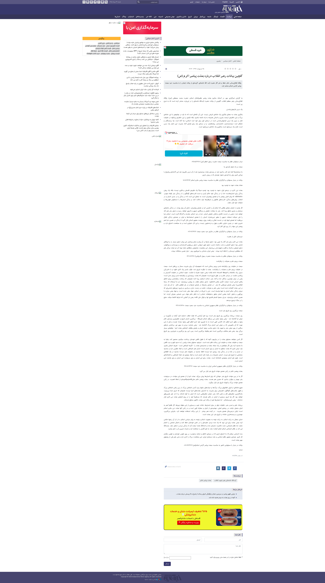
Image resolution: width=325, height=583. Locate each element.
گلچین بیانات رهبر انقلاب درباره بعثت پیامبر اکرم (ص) (209, 76)
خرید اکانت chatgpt (93, 53)
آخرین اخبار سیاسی (152, 38)
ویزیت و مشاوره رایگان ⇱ (189, 522)
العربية (232, 2)
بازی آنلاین (101, 43)
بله (87, 2)
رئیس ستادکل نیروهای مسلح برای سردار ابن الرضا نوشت (142, 114)
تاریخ (190, 16)
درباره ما (204, 2)
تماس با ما (212, 2)
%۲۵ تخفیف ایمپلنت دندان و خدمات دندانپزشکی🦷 (188, 513)
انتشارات (131, 16)
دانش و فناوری (181, 16)
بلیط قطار (94, 51)
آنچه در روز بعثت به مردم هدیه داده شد (222, 497)
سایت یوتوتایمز (105, 53)
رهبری (219, 61)
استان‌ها (117, 16)
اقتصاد (222, 16)
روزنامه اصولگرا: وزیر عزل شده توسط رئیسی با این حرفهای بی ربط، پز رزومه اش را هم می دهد (143, 78)
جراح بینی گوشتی (90, 46)
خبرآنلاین (228, 9)
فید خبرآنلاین (106, 2)
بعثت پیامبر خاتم (205, 480)
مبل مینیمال (101, 46)
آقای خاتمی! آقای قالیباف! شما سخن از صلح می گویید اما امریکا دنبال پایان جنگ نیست (141, 72)
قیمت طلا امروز (103, 51)
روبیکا (84, 2)
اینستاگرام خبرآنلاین (98, 2)
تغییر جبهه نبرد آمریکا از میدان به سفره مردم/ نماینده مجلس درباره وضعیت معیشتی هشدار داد (141, 102)
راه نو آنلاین (109, 43)
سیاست (229, 16)
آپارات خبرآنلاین (91, 2)
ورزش (196, 16)
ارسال (167, 564)
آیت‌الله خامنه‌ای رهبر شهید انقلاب (225, 480)
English (225, 2)
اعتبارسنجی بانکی (113, 51)
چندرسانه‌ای (140, 16)
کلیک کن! (184, 153)
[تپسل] (165, 47)
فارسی (238, 2)
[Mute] (209, 154)
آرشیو (191, 2)
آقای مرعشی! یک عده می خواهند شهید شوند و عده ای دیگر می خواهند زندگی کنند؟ (142, 66)
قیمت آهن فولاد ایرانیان (103, 48)
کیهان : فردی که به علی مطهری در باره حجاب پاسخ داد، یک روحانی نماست (142, 84)
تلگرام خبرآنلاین (102, 2)
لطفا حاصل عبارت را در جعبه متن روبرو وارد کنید (226, 557)
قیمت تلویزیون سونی (112, 46)
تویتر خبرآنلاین (95, 2)
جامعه (209, 16)
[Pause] (206, 154)
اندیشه (160, 16)
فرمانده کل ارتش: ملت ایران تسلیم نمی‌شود (144, 89)
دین (155, 16)
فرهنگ (216, 16)
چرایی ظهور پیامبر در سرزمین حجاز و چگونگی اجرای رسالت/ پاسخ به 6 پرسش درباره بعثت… (205, 494)
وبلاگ (124, 16)
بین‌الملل (202, 16)
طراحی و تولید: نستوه (151, 580)
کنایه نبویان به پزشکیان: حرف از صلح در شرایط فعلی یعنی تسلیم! (142, 120)
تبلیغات (197, 2)
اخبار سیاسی (227, 61)
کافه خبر (149, 16)
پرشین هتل (115, 48)
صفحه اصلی (237, 16)
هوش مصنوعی (169, 16)
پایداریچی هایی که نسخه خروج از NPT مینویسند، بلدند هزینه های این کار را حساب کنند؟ (141, 52)
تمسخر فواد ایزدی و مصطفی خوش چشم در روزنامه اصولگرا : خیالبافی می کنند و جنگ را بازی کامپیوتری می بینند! (142, 59)
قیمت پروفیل (115, 53)
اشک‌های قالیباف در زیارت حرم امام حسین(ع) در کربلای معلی (143, 108)
